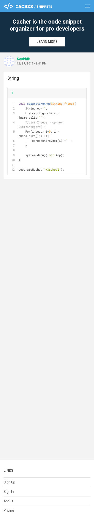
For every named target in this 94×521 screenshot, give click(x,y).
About (8, 501)
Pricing (9, 510)
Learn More (47, 41)
